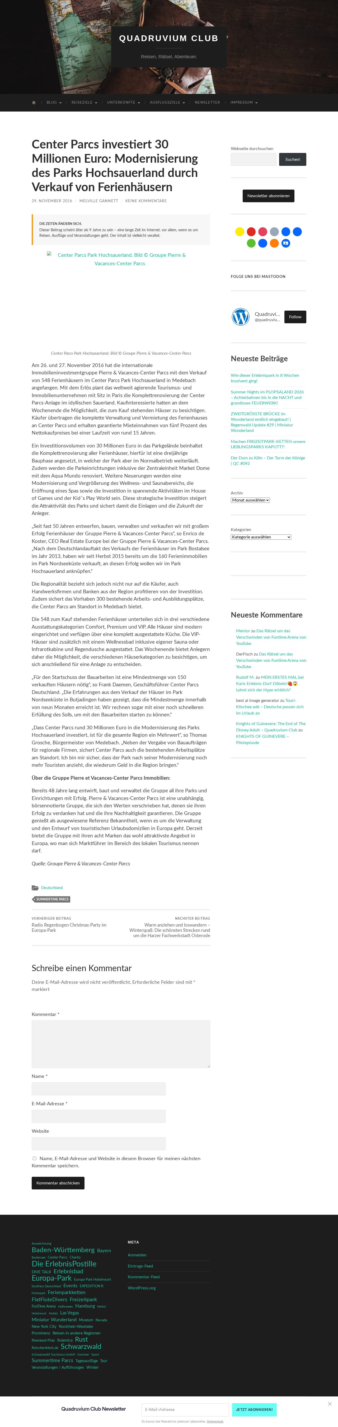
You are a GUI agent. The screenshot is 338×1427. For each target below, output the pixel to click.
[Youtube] (251, 232)
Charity (75, 1257)
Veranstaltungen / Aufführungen (58, 1368)
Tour (103, 1361)
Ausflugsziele (165, 102)
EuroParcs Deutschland (46, 1286)
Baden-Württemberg (63, 1250)
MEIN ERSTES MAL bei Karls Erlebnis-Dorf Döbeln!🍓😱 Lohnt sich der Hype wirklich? (270, 683)
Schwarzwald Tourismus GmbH (53, 1354)
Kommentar (46, 1014)
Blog (52, 102)
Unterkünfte (121, 102)
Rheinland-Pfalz (43, 1340)
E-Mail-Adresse (50, 1104)
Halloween (65, 1306)
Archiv (237, 493)
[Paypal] (263, 243)
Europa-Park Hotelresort (92, 1279)
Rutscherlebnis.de (45, 1347)
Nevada (101, 1320)
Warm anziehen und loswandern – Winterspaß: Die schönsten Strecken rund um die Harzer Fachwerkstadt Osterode (169, 927)
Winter (92, 1368)
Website (40, 1131)
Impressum (242, 102)
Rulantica (65, 1340)
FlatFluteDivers (49, 1299)
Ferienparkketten (67, 1292)
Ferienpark (38, 1293)
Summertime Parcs (52, 899)
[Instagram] (263, 232)
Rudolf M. (245, 677)
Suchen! (292, 159)
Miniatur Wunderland (54, 1320)
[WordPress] (274, 243)
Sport (95, 1354)
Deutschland (52, 888)
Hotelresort (39, 1313)
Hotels (53, 1313)
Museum (86, 1320)
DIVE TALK (41, 1272)
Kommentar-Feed (144, 1277)
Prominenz (41, 1333)
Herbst (101, 1306)
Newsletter (207, 102)
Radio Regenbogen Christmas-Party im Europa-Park (69, 924)
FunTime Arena (44, 1306)
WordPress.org (142, 1288)
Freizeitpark (83, 1299)
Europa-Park (52, 1278)
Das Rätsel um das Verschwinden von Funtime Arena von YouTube (271, 637)
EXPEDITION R (91, 1286)
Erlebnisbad (68, 1271)
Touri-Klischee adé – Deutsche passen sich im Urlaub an (270, 706)
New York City (44, 1327)
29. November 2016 (52, 201)
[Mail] (240, 232)
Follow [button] (295, 317)
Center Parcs (57, 1257)
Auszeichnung (41, 1243)
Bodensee (38, 1257)
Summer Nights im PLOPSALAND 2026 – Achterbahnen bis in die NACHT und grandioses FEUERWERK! (267, 397)
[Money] (286, 243)
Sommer (83, 1354)
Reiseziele (82, 102)
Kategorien (241, 530)
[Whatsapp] (251, 243)
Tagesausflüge (87, 1361)
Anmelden (137, 1255)
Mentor (243, 631)
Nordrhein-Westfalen (76, 1327)
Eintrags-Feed (140, 1266)
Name (40, 1076)
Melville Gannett (98, 201)
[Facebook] (286, 232)
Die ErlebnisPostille (64, 1264)
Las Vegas (69, 1313)
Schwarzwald (81, 1347)
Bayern (104, 1251)
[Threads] (274, 232)
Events (70, 1285)
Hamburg (85, 1306)
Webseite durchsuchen (252, 149)
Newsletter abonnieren (268, 196)
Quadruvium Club (169, 38)
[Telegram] (297, 232)
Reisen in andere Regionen (77, 1333)
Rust (81, 1340)
